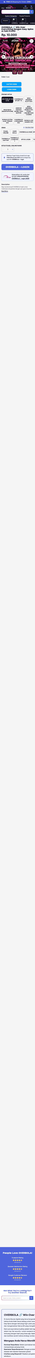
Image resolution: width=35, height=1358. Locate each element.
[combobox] (16, 12)
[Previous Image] (3, 57)
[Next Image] (31, 57)
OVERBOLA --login (17, 167)
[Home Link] (11, 7)
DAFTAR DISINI (12, 84)
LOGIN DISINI (11, 89)
